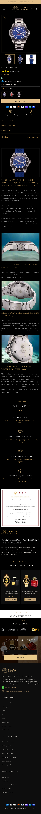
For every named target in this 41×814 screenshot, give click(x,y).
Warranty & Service (8, 765)
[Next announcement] (37, 2)
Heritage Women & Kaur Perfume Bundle (30, 593)
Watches (5, 781)
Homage (5, 710)
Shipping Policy (7, 749)
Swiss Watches (7, 726)
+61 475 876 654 (10, 687)
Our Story (5, 777)
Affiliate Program (8, 792)
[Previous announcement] (3, 2)
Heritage (5, 707)
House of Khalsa (16, 808)
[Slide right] (39, 60)
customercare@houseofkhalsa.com (17, 691)
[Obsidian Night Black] (19, 95)
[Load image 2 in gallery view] (20, 59)
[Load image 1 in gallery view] (10, 59)
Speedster (5, 722)
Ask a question (32, 137)
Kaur (3, 718)
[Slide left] (2, 60)
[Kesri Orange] (12, 95)
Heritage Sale (7, 703)
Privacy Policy (7, 746)
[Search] (32, 9)
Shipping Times (7, 753)
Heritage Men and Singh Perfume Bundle (11, 593)
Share (6, 137)
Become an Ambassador (11, 785)
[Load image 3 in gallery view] (31, 59)
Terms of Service (8, 742)
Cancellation (6, 761)
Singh (4, 714)
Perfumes (5, 730)
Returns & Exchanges (9, 757)
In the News (6, 788)
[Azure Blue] (4, 95)
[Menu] (4, 9)
